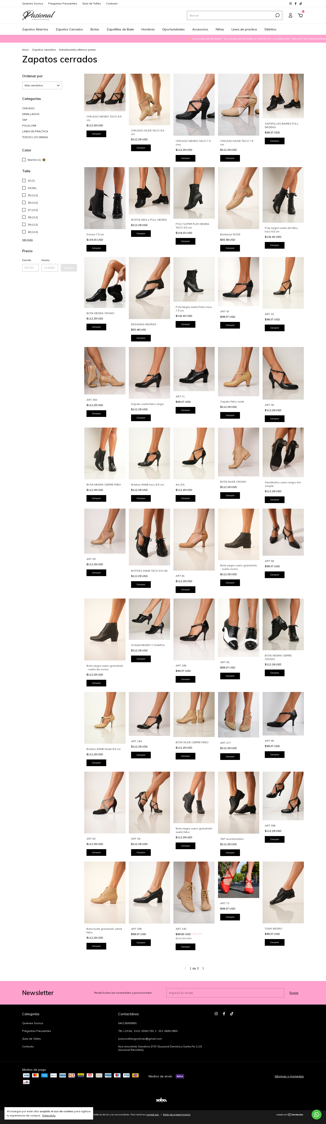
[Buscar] (277, 15)
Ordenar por (32, 76)
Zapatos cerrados (44, 49)
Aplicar (69, 268)
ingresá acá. (152, 1114)
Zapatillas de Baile (120, 29)
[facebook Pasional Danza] (296, 3)
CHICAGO (28, 108)
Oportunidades (173, 29)
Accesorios (200, 29)
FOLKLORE (29, 125)
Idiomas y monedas (289, 1076)
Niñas (220, 29)
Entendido (49, 1115)
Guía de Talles (91, 3)
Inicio (25, 49)
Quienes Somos (32, 3)
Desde (26, 260)
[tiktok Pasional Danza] (300, 3)
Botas (94, 29)
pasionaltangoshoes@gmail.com (140, 1038)
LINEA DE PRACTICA (35, 131)
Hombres (148, 29)
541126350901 (127, 1023)
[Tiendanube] (290, 1115)
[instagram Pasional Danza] (291, 3)
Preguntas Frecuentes (62, 3)
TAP (24, 119)
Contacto (112, 3)
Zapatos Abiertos (35, 29)
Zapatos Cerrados (69, 29)
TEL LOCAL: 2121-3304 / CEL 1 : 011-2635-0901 (148, 1031)
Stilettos (270, 29)
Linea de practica (244, 29)
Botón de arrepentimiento (176, 1114)
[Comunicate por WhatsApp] (317, 1115)
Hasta (45, 260)
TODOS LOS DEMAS (35, 137)
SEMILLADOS (30, 114)
